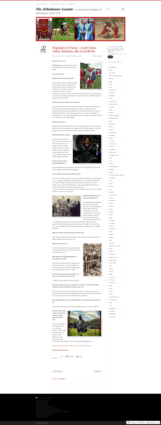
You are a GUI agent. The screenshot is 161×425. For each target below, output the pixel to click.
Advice (110, 81)
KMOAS (111, 231)
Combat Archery (112, 132)
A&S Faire (111, 78)
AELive (110, 87)
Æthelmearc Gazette (115, 62)
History (110, 214)
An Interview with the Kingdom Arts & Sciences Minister (48, 409)
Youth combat (112, 316)
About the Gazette (42, 4)
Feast (110, 180)
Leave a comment (97, 56)
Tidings (110, 302)
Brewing (111, 126)
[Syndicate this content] (36, 398)
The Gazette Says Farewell (42, 400)
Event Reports (112, 177)
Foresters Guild (112, 194)
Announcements (112, 90)
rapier (110, 265)
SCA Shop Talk (112, 282)
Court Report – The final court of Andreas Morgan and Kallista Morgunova (52, 411)
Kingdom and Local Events (58, 4)
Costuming (111, 146)
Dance (110, 158)
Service (110, 288)
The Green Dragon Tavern (42, 416)
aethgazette (61, 56)
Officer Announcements (114, 245)
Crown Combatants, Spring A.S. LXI (44, 414)
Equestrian (111, 169)
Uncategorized (112, 308)
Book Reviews (112, 124)
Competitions (112, 135)
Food (110, 189)
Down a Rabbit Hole (113, 166)
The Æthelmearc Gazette (54, 9)
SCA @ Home (112, 277)
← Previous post (57, 371)
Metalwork (111, 237)
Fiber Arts (111, 186)
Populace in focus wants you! (60, 350)
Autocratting (111, 106)
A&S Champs (112, 72)
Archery (111, 98)
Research (111, 271)
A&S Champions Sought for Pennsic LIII (45, 407)
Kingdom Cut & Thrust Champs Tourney (45, 413)
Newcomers (112, 243)
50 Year (110, 70)
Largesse (111, 234)
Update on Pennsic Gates (41, 402)
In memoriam (112, 223)
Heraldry (111, 209)
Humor (110, 217)
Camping (111, 129)
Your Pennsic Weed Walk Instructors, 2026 (45, 406)
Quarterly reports (113, 260)
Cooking (111, 138)
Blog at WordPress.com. (42, 423)
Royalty (110, 274)
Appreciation (112, 95)
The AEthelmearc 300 (114, 297)
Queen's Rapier (112, 263)
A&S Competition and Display (115, 75)
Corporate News (112, 143)
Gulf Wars (111, 203)
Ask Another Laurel (113, 104)
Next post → (98, 371)
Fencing (111, 183)
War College (112, 311)
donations (111, 163)
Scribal (110, 285)
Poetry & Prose (112, 254)
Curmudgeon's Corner (114, 155)
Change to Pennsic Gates (41, 404)
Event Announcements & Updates (116, 175)
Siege (110, 291)
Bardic (110, 121)
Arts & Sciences (112, 101)
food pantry (111, 192)
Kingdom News (112, 229)
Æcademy (111, 112)
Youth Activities (112, 314)
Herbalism (111, 211)
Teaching (111, 294)
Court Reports (112, 149)
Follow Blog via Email (116, 46)
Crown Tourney (112, 152)
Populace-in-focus (76, 56)
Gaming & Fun (112, 200)
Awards (110, 109)
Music (110, 240)
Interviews (68, 56)
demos (110, 160)
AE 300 (110, 84)
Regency (111, 268)
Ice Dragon (111, 220)
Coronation (111, 141)
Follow (110, 56)
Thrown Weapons (113, 299)
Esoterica (111, 172)
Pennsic (111, 251)
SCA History (112, 280)
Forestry (111, 197)
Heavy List (111, 206)
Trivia (110, 305)
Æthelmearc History (113, 118)
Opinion (110, 248)
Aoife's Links (112, 92)
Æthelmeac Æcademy (114, 115)
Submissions (71, 4)
